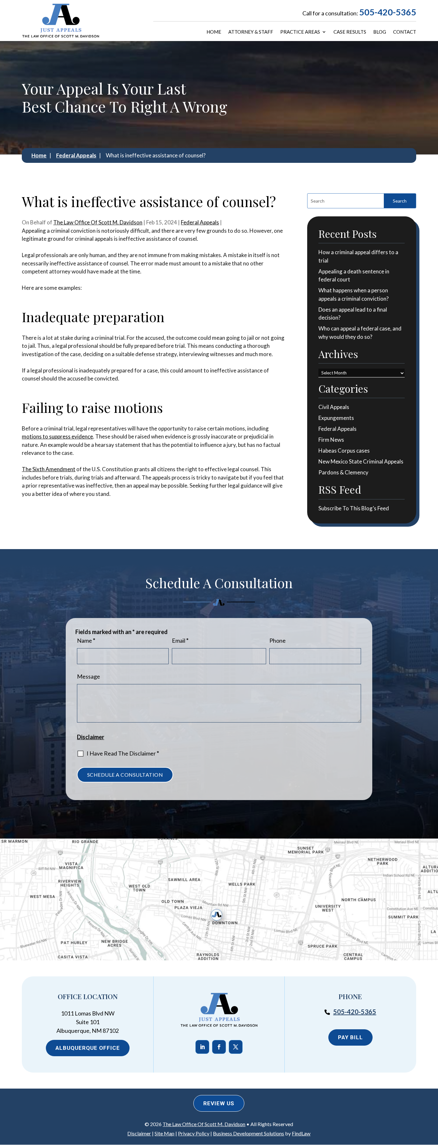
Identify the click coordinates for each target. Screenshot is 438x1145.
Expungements (336, 417)
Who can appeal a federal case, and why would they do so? (359, 332)
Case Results (349, 32)
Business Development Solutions (248, 1133)
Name (86, 640)
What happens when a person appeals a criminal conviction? (353, 294)
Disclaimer (90, 736)
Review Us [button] (218, 1103)
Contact (404, 32)
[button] (430, 1098)
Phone (277, 640)
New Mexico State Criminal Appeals (360, 461)
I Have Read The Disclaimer (123, 753)
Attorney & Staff (250, 32)
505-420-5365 (387, 12)
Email (180, 640)
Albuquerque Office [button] (87, 1048)
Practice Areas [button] (300, 32)
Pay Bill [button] (350, 1037)
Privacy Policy (193, 1133)
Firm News (331, 439)
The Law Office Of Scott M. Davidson (97, 222)
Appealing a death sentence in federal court (353, 275)
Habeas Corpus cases (344, 450)
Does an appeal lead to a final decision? (352, 313)
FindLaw (301, 1133)
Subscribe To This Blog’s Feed (353, 508)
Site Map (164, 1133)
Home (213, 32)
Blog (379, 32)
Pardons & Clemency (343, 472)
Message (88, 676)
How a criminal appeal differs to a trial (358, 256)
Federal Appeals (200, 222)
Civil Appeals (333, 407)
